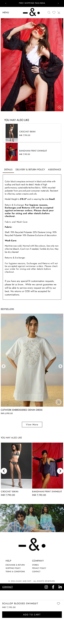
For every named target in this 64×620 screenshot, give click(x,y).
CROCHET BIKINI (9, 491)
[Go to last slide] (4, 471)
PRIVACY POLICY (39, 568)
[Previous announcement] (5, 3)
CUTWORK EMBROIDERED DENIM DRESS (21, 409)
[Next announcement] (58, 3)
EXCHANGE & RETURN (15, 565)
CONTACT (36, 571)
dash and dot (23, 581)
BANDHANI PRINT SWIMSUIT (47, 491)
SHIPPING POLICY (13, 568)
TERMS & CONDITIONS (15, 571)
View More (32, 424)
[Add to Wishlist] (58, 605)
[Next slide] (60, 471)
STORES (35, 565)
